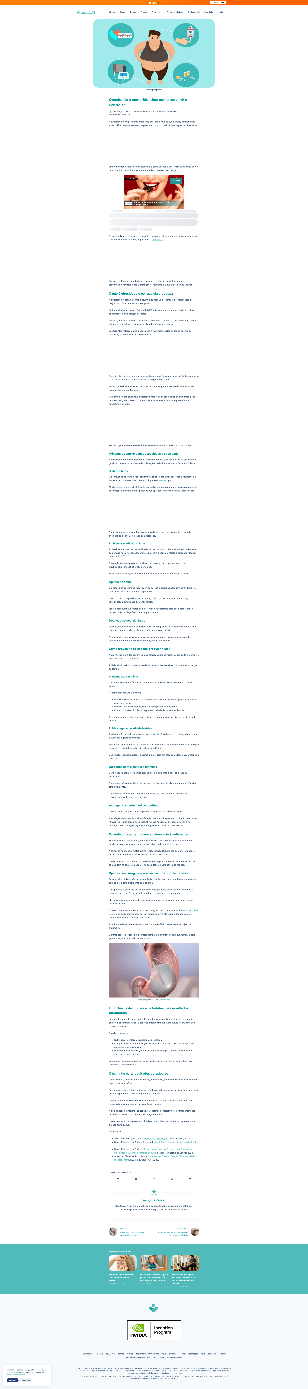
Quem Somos (88, 1354)
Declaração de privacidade (147, 1354)
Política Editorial (169, 1354)
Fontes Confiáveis (125, 1354)
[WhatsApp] (190, 1179)
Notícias (111, 12)
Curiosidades (194, 12)
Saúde (122, 12)
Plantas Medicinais (175, 12)
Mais (220, 12)
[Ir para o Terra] (154, 2)
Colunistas (110, 1354)
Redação (99, 1354)
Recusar (26, 1380)
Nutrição (156, 12)
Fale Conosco (158, 1357)
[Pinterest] (154, 1179)
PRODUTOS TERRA (218, 2)
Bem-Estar (209, 12)
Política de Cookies (209, 1354)
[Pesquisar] (231, 12)
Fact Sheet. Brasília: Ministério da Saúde (176, 1142)
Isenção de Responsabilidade (138, 1357)
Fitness (144, 12)
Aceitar (12, 1380)
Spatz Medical (164, 1000)
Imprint (223, 1354)
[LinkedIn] (172, 1179)
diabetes (161, 480)
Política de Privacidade (16, 1374)
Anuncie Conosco (174, 1357)
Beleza (133, 12)
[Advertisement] (154, 147)
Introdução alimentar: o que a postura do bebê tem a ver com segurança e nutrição (154, 1277)
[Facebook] (118, 1179)
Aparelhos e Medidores (120, 114)
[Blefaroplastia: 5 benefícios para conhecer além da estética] (123, 1263)
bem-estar (157, 239)
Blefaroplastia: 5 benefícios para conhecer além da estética (122, 1277)
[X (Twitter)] (136, 1179)
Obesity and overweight (155, 1138)
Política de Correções (189, 1354)
